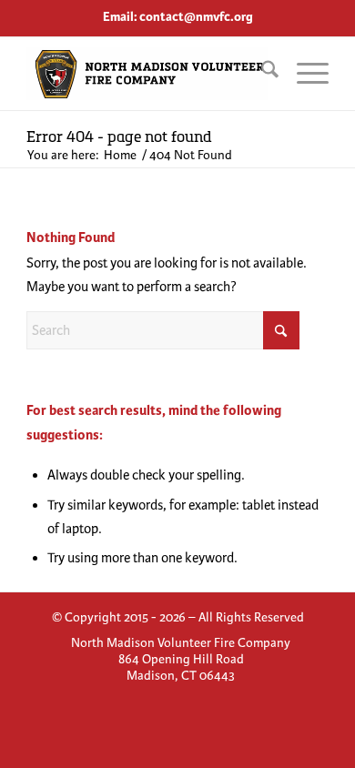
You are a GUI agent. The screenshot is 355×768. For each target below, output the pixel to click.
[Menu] (304, 73)
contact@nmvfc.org (196, 17)
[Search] (261, 73)
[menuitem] (261, 73)
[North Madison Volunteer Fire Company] (147, 73)
